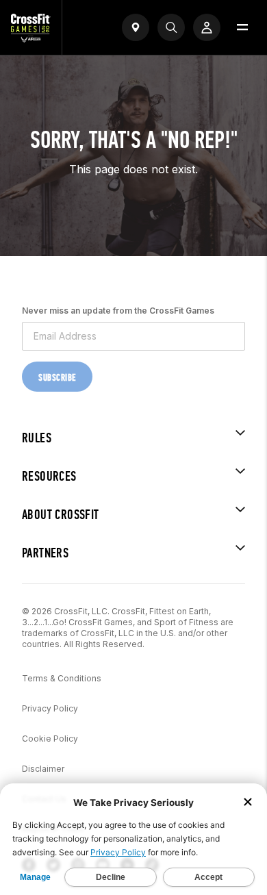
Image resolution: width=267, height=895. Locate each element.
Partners (45, 553)
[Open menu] (242, 27)
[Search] (171, 27)
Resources (49, 476)
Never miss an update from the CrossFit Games (118, 310)
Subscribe (57, 377)
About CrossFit (60, 514)
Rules (36, 438)
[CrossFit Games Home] (31, 38)
